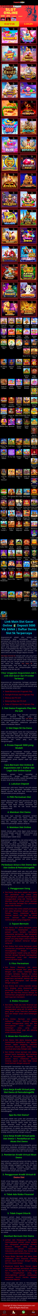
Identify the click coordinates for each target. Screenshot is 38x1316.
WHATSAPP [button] (23, 1314)
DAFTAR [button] (9, 24)
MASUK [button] (4, 1314)
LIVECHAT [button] (33, 1314)
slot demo (29, 718)
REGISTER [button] (13, 1314)
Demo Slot (19, 1177)
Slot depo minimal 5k (8, 656)
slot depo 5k (27, 663)
